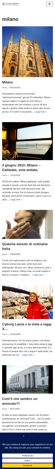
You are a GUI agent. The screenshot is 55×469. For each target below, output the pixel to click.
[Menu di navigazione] (49, 3)
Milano (7, 82)
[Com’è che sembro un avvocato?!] (27, 379)
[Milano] (27, 51)
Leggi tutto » (40, 112)
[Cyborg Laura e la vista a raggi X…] (27, 302)
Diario (4, 87)
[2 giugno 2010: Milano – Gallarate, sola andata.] (27, 141)
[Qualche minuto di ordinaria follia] (27, 224)
